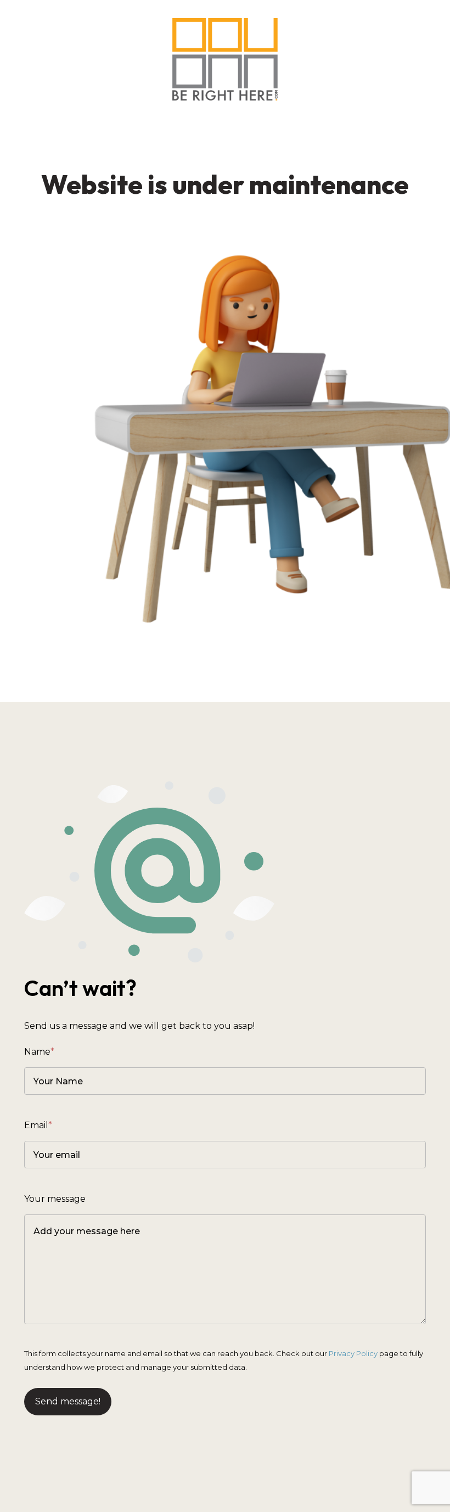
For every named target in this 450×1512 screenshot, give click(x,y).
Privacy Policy (353, 1353)
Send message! (67, 1401)
